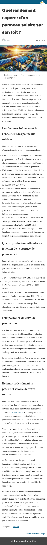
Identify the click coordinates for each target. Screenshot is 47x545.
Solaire (16, 526)
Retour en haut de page (35, 534)
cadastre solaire (17, 412)
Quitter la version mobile (23, 541)
